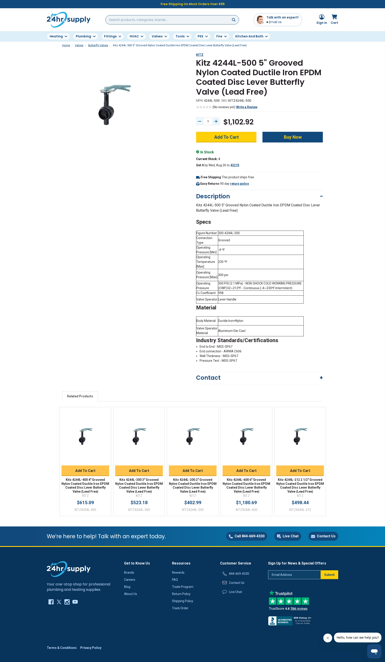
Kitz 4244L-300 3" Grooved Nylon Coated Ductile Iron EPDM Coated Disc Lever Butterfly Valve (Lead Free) (139, 485)
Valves (157, 36)
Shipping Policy (182, 601)
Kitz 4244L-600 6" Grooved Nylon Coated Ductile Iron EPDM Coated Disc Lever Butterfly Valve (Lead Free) (246, 485)
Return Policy (181, 594)
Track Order (180, 608)
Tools (180, 36)
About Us (130, 594)
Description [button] (213, 196)
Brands (129, 572)
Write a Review (246, 107)
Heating (56, 36)
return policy (239, 183)
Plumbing (83, 36)
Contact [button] (208, 378)
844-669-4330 (239, 573)
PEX (200, 36)
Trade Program (182, 587)
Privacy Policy (90, 648)
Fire (219, 36)
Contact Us (236, 583)
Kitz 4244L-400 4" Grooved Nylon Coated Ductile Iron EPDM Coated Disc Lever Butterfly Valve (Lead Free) (85, 485)
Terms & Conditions (62, 648)
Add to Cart (85, 471)
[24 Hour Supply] (68, 569)
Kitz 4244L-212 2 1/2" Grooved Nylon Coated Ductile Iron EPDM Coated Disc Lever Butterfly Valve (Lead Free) (300, 485)
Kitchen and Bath (249, 36)
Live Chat (235, 592)
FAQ (175, 579)
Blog (127, 587)
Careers (129, 579)
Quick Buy (85, 460)
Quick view (85, 431)
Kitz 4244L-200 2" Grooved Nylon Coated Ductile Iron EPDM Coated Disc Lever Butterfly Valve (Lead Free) (193, 485)
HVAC (134, 36)
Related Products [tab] (80, 396)
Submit (329, 575)
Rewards (178, 572)
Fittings (110, 36)
